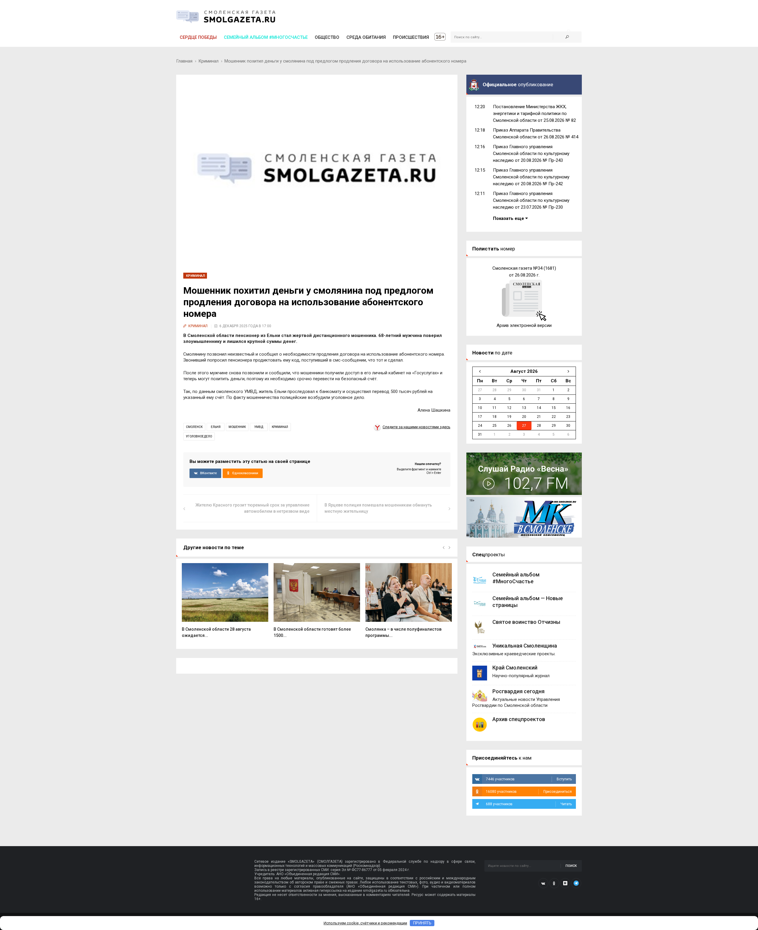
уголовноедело (199, 436)
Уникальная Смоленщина (524, 646)
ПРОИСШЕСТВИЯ (411, 37)
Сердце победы (198, 37)
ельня (216, 427)
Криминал (208, 61)
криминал (280, 427)
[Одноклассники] (554, 883)
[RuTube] (565, 883)
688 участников (529, 804)
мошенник (237, 427)
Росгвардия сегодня (518, 691)
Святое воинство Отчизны (526, 622)
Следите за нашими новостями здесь (416, 427)
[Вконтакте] (543, 883)
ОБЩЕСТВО (327, 37)
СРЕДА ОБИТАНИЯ (366, 37)
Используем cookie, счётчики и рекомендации (365, 923)
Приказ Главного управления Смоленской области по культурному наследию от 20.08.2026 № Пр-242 (531, 176)
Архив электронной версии (524, 325)
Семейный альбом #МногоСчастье (266, 37)
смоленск (194, 427)
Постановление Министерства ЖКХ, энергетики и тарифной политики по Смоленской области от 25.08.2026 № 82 (534, 113)
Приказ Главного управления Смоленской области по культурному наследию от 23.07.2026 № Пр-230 (531, 200)
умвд (258, 427)
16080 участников (529, 792)
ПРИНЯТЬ (422, 923)
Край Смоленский (514, 667)
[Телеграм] (576, 883)
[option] (225, 603)
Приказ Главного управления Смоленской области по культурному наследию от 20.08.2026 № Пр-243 (531, 153)
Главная (184, 61)
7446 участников (529, 779)
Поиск (571, 866)
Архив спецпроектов (518, 719)
